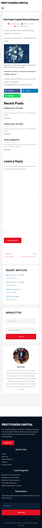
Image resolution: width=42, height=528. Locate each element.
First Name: (11, 317)
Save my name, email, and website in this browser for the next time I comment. (20, 234)
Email (6, 211)
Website (7, 221)
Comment (8, 173)
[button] (2, 8)
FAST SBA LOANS (12, 297)
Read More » (7, 118)
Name (6, 201)
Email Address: (13, 326)
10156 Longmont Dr (11, 140)
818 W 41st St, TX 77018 (13, 108)
